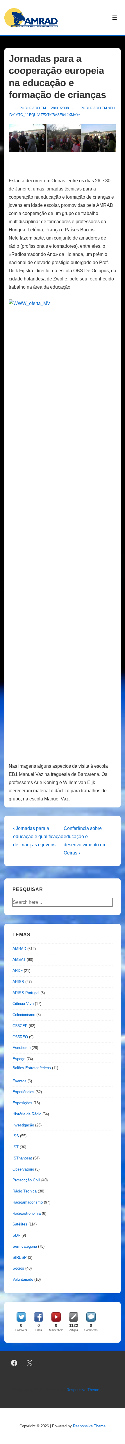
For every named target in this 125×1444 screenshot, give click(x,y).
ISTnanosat (22, 1158)
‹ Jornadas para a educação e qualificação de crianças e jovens (38, 836)
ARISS (18, 982)
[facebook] (14, 1363)
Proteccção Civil (26, 1180)
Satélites (19, 1224)
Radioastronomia (26, 1213)
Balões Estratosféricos (31, 1068)
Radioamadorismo (27, 1202)
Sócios (18, 1268)
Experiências (23, 1092)
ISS (15, 1136)
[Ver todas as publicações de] (11, 108)
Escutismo (21, 1048)
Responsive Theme (83, 1390)
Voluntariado (22, 1279)
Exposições (22, 1103)
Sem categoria (24, 1246)
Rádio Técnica (24, 1191)
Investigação (23, 1125)
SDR (16, 1235)
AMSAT (19, 959)
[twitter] (29, 1363)
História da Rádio (26, 1114)
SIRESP (19, 1257)
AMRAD (19, 949)
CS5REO (20, 1037)
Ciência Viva (23, 1003)
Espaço (18, 1059)
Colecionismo (23, 1015)
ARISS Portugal (25, 993)
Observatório (23, 1169)
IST (15, 1147)
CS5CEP (20, 1026)
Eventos (19, 1081)
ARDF (17, 970)
